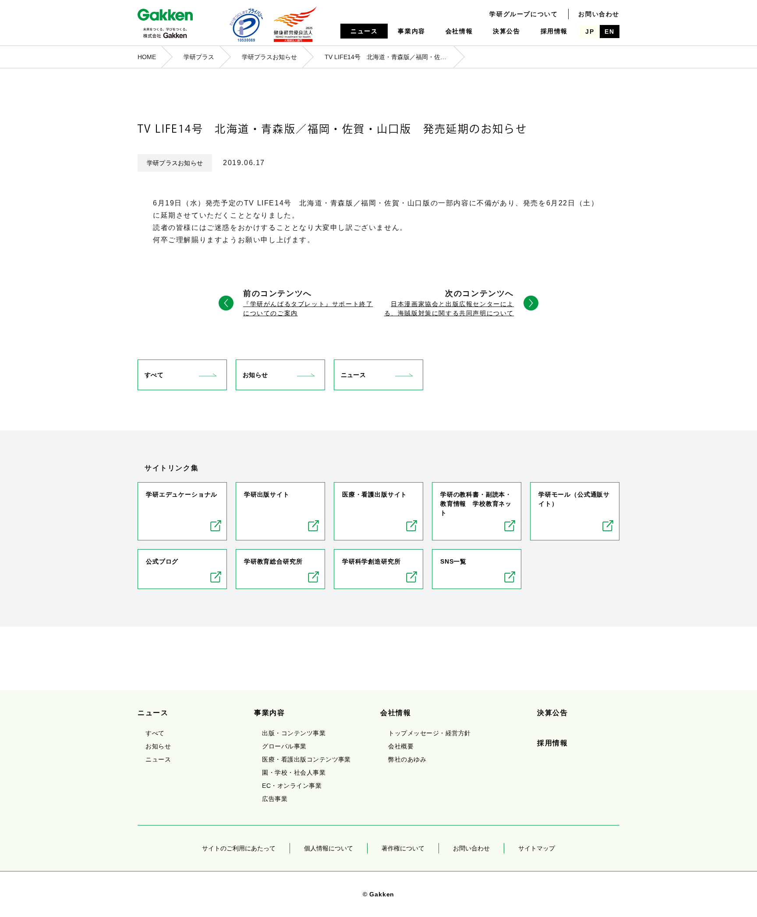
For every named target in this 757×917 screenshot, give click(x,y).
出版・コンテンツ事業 (293, 733)
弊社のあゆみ (407, 759)
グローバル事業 (284, 746)
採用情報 (554, 31)
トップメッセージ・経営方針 (429, 733)
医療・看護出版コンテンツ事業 (306, 759)
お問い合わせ (598, 14)
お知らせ (255, 374)
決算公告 (506, 31)
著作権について (403, 848)
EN (609, 31)
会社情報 (459, 31)
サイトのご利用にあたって (239, 848)
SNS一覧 (453, 561)
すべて (154, 374)
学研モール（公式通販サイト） (574, 499)
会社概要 (401, 746)
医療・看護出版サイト (374, 494)
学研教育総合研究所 (273, 561)
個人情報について (328, 848)
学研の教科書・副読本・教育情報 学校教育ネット (476, 503)
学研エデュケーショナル (181, 494)
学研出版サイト (267, 494)
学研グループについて (523, 14)
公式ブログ (162, 561)
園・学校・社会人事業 (293, 772)
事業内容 (411, 31)
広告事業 (274, 798)
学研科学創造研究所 (371, 561)
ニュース (364, 31)
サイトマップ (536, 848)
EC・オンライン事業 (292, 785)
